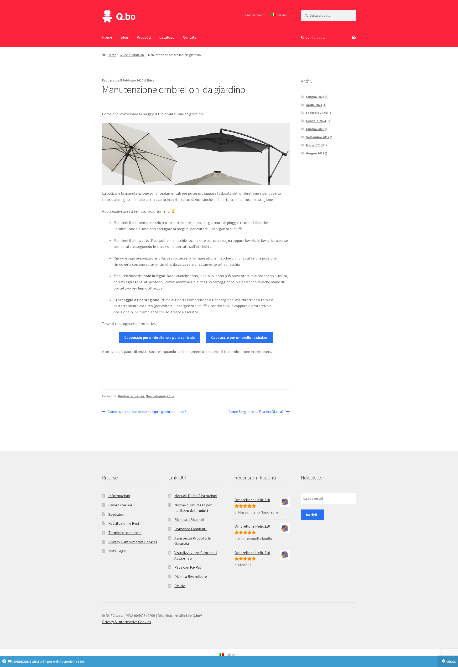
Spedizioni (116, 514)
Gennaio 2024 (316, 121)
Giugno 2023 (315, 129)
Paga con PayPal (187, 567)
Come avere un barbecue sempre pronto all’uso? (146, 412)
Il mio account (255, 15)
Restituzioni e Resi (123, 523)
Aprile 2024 (314, 105)
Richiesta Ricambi (189, 519)
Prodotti (144, 37)
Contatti (190, 37)
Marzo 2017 (314, 145)
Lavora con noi (120, 505)
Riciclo (179, 585)
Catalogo (167, 37)
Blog (124, 37)
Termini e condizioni (124, 532)
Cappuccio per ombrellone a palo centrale (159, 337)
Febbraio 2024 (316, 113)
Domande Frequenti (190, 528)
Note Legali (117, 551)
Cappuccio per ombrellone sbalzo (239, 337)
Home (107, 37)
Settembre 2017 (317, 137)
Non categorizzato (160, 396)
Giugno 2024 (315, 97)
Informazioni (119, 495)
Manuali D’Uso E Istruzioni (195, 495)
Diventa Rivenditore (190, 576)
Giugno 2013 (315, 153)
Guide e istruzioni (132, 55)
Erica (151, 80)
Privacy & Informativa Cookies (132, 542)
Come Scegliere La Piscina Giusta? (256, 412)
